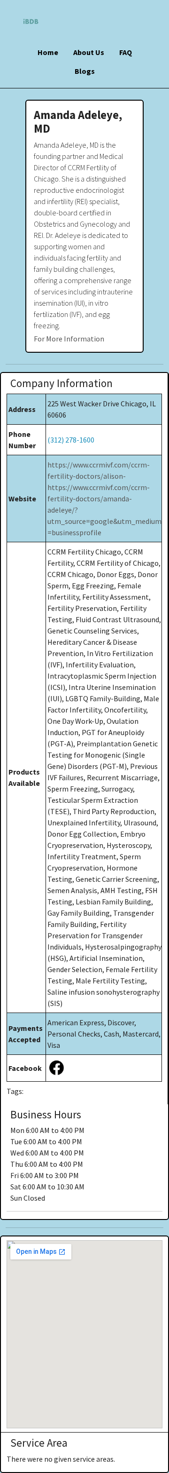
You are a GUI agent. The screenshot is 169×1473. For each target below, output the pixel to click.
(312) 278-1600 (70, 439)
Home (48, 52)
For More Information (69, 338)
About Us (88, 52)
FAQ (125, 52)
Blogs (85, 71)
